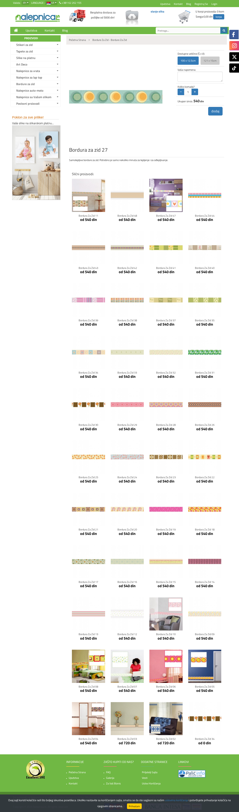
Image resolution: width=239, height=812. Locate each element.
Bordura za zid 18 (205, 529)
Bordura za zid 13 (88, 634)
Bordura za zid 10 (166, 634)
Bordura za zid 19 (166, 529)
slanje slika (157, 11)
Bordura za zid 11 (88, 216)
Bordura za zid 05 (205, 686)
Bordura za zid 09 (205, 634)
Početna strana (77, 772)
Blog (188, 4)
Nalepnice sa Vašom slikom (33, 97)
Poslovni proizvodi (28, 103)
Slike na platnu (25, 58)
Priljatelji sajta (149, 772)
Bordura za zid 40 (205, 268)
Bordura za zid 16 (127, 582)
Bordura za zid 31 (205, 372)
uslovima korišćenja (176, 800)
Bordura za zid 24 (127, 477)
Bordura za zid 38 (127, 320)
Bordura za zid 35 (205, 320)
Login (214, 4)
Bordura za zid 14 (205, 582)
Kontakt (178, 4)
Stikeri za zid (24, 45)
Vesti (145, 778)
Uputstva (165, 4)
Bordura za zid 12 (127, 634)
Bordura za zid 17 (88, 582)
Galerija (110, 778)
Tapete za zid (24, 51)
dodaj (215, 111)
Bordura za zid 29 (127, 425)
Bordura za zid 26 (205, 425)
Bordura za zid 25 (88, 477)
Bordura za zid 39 (88, 320)
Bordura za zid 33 (127, 372)
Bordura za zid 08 (88, 686)
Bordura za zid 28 (166, 425)
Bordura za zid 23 (166, 477)
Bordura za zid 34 (88, 372)
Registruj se (201, 4)
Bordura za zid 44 (205, 216)
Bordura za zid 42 (127, 268)
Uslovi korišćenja (151, 783)
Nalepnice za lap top (29, 77)
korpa (219, 17)
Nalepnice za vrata (28, 71)
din (24, 2)
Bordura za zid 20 (127, 529)
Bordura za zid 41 (166, 268)
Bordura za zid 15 (166, 582)
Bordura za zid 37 (166, 320)
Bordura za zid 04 (88, 739)
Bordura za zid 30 (88, 425)
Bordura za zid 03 (127, 739)
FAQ (108, 772)
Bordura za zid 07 (127, 686)
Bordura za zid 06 (166, 686)
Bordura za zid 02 (166, 739)
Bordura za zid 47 (166, 216)
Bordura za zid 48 (127, 216)
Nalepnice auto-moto (29, 90)
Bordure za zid (25, 84)
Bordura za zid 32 (166, 372)
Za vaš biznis (113, 783)
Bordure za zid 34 (205, 739)
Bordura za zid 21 (88, 529)
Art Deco (21, 64)
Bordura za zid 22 (205, 477)
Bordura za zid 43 (88, 268)
